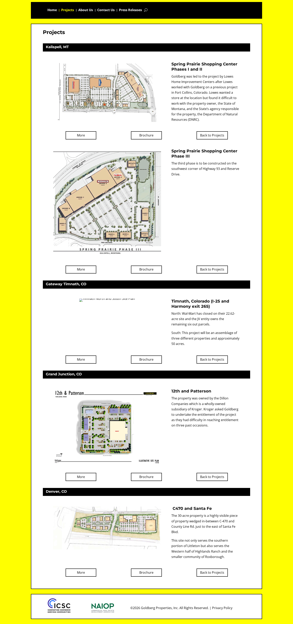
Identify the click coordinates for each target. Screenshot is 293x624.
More (81, 135)
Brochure (146, 135)
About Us (85, 10)
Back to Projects (212, 135)
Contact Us (106, 10)
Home (52, 10)
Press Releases (130, 10)
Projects (67, 10)
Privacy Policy (222, 608)
